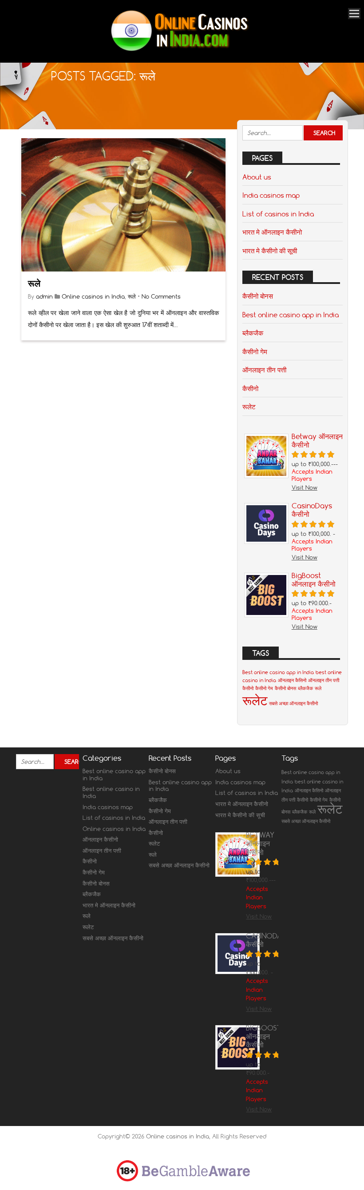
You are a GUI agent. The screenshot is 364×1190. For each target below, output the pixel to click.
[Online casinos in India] (179, 50)
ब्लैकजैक (252, 332)
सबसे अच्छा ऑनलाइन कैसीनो (293, 703)
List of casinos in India (278, 213)
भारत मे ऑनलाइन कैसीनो (272, 232)
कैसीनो (250, 388)
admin (44, 296)
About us (256, 176)
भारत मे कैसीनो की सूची (269, 250)
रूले (34, 283)
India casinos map (271, 195)
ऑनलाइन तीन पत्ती (264, 369)
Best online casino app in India (290, 314)
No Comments (161, 296)
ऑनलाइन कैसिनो (292, 680)
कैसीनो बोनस (257, 296)
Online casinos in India (93, 296)
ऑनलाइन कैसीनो (100, 839)
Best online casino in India (111, 792)
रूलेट (249, 406)
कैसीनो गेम (254, 351)
